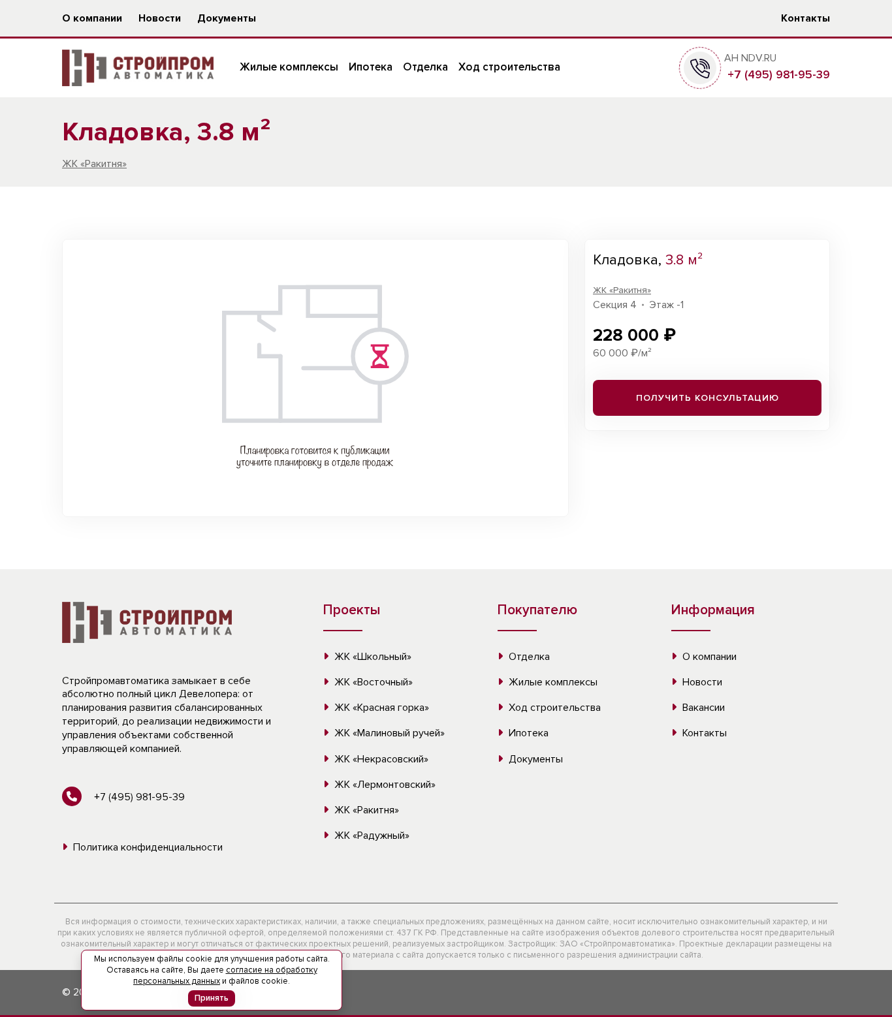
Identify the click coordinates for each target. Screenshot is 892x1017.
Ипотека (370, 67)
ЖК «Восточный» (372, 682)
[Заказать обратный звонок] (700, 67)
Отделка (425, 67)
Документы (226, 18)
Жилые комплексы (289, 67)
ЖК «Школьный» (371, 656)
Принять (212, 998)
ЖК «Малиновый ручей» (388, 733)
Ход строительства (509, 67)
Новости (159, 18)
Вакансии (702, 707)
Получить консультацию (707, 397)
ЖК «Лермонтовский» (384, 784)
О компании (92, 18)
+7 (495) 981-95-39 (777, 74)
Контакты (805, 18)
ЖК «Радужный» (370, 835)
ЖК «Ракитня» (94, 163)
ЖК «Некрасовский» (380, 759)
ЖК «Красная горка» (380, 707)
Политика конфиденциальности (147, 847)
